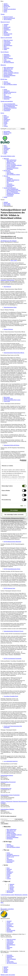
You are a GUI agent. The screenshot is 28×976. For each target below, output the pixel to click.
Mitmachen (6, 5)
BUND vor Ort (7, 93)
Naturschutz (6, 48)
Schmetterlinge (7, 55)
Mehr (22, 505)
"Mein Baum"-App (8, 68)
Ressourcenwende (8, 33)
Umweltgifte (6, 35)
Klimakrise (6, 28)
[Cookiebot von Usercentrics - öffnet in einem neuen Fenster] (20, 461)
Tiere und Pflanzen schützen (10, 84)
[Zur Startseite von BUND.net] (5, 143)
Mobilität (6, 32)
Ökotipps (6, 81)
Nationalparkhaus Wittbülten (7, 809)
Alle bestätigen (14, 510)
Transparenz (6, 96)
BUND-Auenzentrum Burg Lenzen (12, 399)
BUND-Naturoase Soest (9, 588)
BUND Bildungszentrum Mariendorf (12, 541)
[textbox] (13, 129)
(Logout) (6, 126)
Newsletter (6, 120)
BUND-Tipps (7, 6)
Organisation (7, 90)
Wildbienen (6, 57)
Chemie (5, 25)
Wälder (5, 49)
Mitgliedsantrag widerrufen (21, 894)
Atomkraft (6, 24)
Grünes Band (7, 41)
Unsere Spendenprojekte (9, 103)
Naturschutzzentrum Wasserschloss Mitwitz (14, 352)
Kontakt (5, 123)
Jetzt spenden (7, 131)
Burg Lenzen (7, 397)
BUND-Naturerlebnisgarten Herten (12, 569)
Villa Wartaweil (7, 286)
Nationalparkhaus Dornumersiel (8, 782)
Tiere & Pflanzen (8, 19)
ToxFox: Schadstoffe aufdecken (11, 72)
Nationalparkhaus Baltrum (7, 775)
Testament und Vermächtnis (10, 107)
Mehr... (2, 902)
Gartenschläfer (7, 61)
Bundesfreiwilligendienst (9, 75)
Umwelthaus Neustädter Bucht (11, 696)
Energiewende (7, 27)
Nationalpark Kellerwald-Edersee (11, 445)
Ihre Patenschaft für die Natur (10, 105)
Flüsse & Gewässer (8, 40)
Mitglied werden (7, 70)
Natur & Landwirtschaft (9, 18)
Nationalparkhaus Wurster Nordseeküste (10, 795)
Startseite (6, 202)
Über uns (6, 7)
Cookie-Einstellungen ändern (7, 894)
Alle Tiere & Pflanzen (9, 62)
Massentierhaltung (8, 45)
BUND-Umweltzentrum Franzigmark (12, 658)
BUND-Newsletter (8, 71)
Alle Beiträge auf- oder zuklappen (9, 240)
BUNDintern (7, 76)
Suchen (22, 128)
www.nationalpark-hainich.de (11, 761)
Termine (5, 118)
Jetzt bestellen (4, 909)
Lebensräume (7, 44)
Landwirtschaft (7, 42)
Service (5, 11)
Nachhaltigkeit (7, 29)
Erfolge (5, 89)
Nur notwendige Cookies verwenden (14, 514)
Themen (5, 3)
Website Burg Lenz (8, 398)
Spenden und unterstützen (10, 9)
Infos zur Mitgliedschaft (9, 106)
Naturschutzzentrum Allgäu (10, 307)
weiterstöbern (10, 909)
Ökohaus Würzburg (8, 329)
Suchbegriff (3, 128)
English (5, 10)
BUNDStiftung (7, 109)
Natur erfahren (7, 83)
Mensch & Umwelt (8, 16)
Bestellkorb (6, 134)
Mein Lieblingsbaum (8, 67)
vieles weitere (13, 260)
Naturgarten (6, 54)
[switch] (24, 490)
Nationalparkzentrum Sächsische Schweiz (13, 631)
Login (5, 124)
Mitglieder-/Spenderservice (10, 92)
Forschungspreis (7, 97)
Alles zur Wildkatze (8, 58)
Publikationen (7, 119)
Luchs (5, 59)
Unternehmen (7, 110)
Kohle (5, 31)
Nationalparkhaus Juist (6, 788)
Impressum (6, 116)
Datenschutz (6, 98)
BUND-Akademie (8, 74)
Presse (5, 115)
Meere (5, 46)
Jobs (5, 94)
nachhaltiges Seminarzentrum (7, 280)
